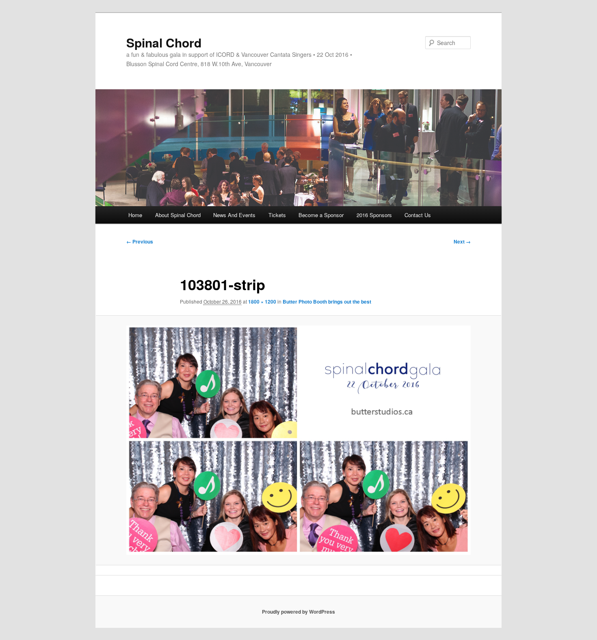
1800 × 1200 (262, 301)
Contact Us (417, 215)
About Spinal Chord (178, 215)
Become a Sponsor (321, 215)
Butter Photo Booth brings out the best (327, 301)
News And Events (234, 215)
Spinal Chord (163, 42)
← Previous (139, 241)
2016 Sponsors (374, 215)
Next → (462, 241)
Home (135, 215)
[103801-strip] (298, 440)
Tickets (277, 215)
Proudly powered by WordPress (298, 611)
